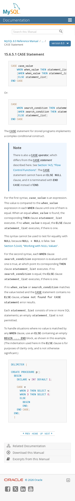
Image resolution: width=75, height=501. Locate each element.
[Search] (61, 31)
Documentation (16, 20)
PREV (27, 433)
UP (41, 433)
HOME (35, 433)
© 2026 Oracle (33, 480)
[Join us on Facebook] (7, 490)
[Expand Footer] (68, 480)
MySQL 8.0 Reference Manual (21, 41)
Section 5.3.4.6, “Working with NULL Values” (31, 246)
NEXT (48, 433)
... (43, 41)
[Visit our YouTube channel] (30, 490)
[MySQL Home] (11, 8)
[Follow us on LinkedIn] (23, 490)
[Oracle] (13, 480)
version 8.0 (58, 43)
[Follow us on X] (15, 490)
